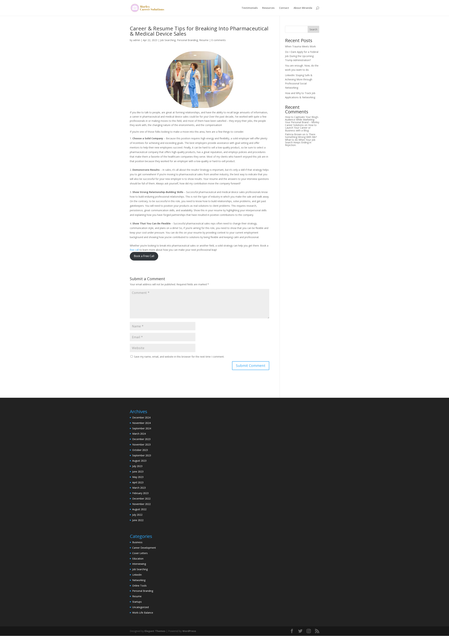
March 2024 (139, 433)
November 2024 (141, 423)
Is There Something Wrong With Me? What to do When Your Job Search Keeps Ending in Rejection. (301, 140)
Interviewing (139, 563)
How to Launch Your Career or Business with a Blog (301, 127)
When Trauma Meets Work (300, 46)
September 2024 (141, 428)
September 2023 (141, 455)
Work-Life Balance (142, 612)
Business (137, 542)
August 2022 (139, 509)
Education (137, 558)
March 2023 (139, 487)
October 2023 (140, 450)
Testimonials (250, 8)
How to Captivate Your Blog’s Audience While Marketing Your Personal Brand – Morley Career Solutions (302, 121)
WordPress (189, 631)
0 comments (218, 40)
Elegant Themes (155, 631)
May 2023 (137, 477)
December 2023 (141, 439)
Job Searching (168, 40)
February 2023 (140, 493)
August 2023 (139, 460)
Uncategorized (140, 607)
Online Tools (139, 585)
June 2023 (137, 471)
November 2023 (141, 444)
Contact (284, 8)
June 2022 (137, 520)
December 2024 (141, 417)
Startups (137, 601)
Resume (204, 40)
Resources (268, 8)
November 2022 (141, 504)
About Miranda (303, 8)
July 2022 (137, 514)
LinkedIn (137, 574)
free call (134, 249)
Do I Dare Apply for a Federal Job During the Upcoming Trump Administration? (301, 56)
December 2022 (141, 498)
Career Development (144, 547)
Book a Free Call (144, 256)
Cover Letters (140, 553)
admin (136, 40)
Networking (138, 580)
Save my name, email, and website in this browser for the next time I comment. (179, 356)
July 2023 (137, 466)
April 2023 (137, 482)
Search (313, 29)
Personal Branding (187, 40)
